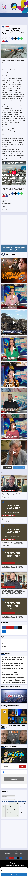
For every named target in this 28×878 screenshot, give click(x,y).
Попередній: (12, 201)
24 (17, 812)
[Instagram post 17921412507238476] (14, 322)
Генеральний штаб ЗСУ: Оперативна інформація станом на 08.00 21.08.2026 (12, 519)
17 (17, 809)
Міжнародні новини (7, 643)
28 (7, 815)
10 (17, 806)
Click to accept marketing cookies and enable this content (14, 779)
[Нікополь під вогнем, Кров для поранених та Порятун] (14, 400)
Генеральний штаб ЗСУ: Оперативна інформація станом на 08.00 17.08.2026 (12, 617)
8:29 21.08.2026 (6, 521)
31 (17, 815)
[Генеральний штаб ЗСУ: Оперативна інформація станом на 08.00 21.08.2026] (14, 508)
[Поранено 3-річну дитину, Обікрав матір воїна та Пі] (14, 348)
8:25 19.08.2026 (6, 545)
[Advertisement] (14, 229)
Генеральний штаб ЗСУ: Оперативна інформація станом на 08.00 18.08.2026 (12, 567)
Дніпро (15, 189)
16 (14, 809)
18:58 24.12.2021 (6, 35)
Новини (7, 26)
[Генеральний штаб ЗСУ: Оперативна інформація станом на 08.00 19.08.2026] (14, 532)
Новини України (11, 490)
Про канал (17, 855)
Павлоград (19, 189)
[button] (2, 14)
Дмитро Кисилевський (7, 189)
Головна (6, 851)
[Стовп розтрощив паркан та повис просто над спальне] (14, 374)
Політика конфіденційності (16, 851)
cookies (15, 870)
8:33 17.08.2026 (6, 619)
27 (3, 815)
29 (10, 815)
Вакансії (16, 853)
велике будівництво (19, 188)
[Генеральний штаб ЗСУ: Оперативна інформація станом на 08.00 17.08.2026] (14, 606)
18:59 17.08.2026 (6, 595)
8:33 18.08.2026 (6, 569)
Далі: (12, 208)
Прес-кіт (22, 853)
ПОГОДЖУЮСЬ (14, 874)
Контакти (10, 855)
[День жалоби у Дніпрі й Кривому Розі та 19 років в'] (14, 296)
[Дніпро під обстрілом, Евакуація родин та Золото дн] (14, 426)
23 (14, 812)
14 (7, 809)
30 (14, 815)
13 (3, 809)
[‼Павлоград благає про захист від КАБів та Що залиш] (14, 270)
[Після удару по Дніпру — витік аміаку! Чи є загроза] (14, 452)
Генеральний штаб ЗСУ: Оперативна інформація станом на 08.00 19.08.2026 (12, 543)
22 (10, 812)
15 (10, 809)
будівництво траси (9, 188)
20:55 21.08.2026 (6, 497)
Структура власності (8, 853)
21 (7, 812)
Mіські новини (6, 641)
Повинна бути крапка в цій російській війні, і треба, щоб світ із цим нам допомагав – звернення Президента (12, 495)
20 (3, 812)
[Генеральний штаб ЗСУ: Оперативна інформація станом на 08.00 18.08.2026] (14, 556)
